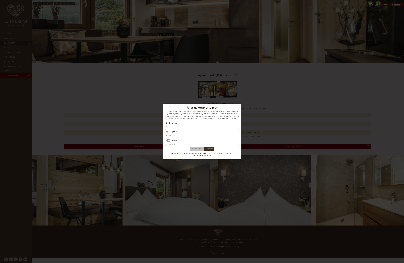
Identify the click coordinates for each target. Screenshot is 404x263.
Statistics (174, 140)
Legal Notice (197, 155)
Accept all (209, 149)
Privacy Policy (206, 155)
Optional (174, 132)
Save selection (196, 149)
